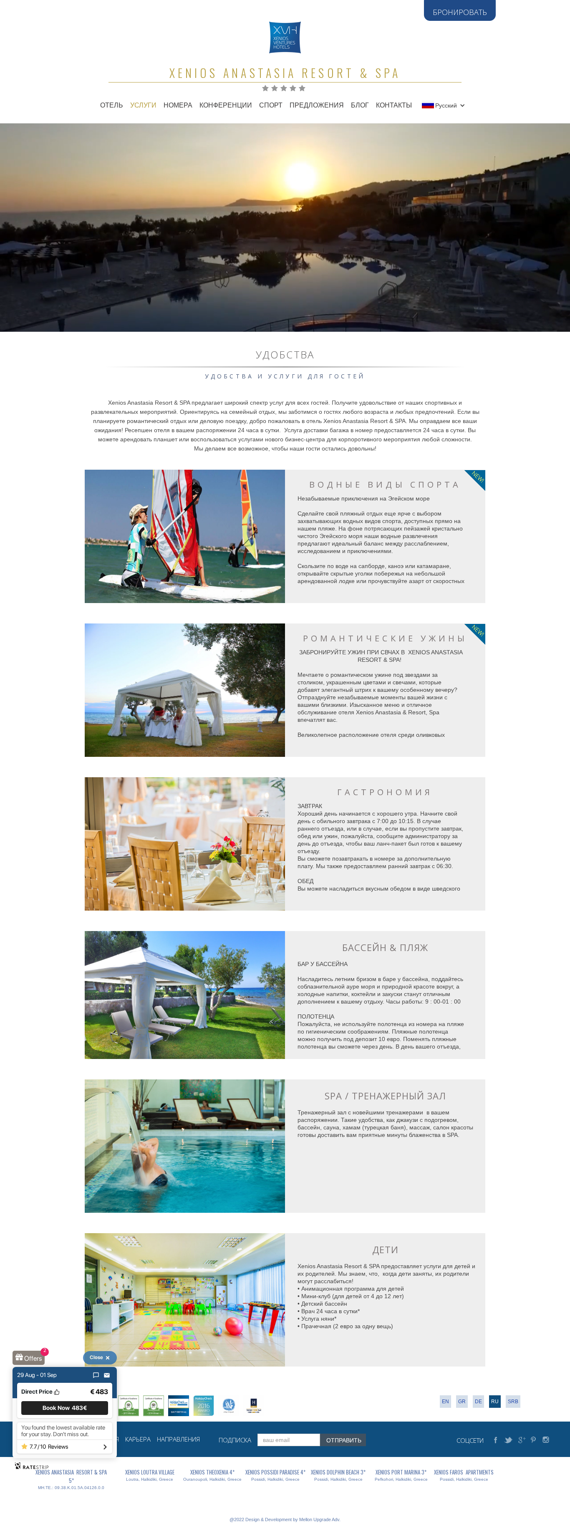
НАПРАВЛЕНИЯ (178, 1439)
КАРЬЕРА (138, 1439)
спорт (270, 105)
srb (513, 1401)
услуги (143, 105)
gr (462, 1401)
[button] (448, 105)
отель (111, 105)
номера (178, 105)
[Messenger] (96, 1375)
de (478, 1401)
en (445, 1401)
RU (495, 1401)
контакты (394, 105)
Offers (33, 1358)
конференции (225, 105)
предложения (317, 105)
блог (360, 105)
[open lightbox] (185, 536)
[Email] (106, 1375)
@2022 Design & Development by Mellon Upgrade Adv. (285, 1519)
